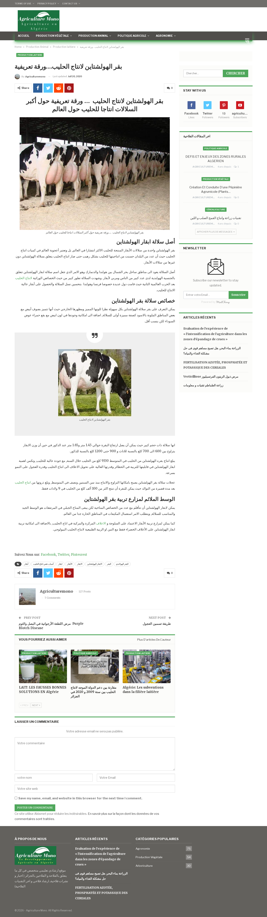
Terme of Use (23, 3)
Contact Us (69, 3)
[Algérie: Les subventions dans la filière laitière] (147, 666)
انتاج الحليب (23, 482)
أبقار (26, 564)
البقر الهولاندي (122, 564)
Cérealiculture (216, 209)
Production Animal (93, 35)
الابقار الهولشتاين (94, 564)
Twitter (63, 555)
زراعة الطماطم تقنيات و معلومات (203, 385)
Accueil (23, 35)
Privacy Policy (46, 3)
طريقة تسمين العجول (157, 624)
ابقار (60, 564)
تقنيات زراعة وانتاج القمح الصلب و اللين (215, 218)
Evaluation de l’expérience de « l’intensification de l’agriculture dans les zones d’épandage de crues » (215, 334)
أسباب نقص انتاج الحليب (43, 564)
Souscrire (238, 295)
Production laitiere (30, 55)
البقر (109, 564)
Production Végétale (52, 35)
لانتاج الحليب (23, 278)
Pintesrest (79, 555)
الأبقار (69, 564)
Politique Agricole (132, 35)
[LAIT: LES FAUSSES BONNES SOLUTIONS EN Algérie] (43, 666)
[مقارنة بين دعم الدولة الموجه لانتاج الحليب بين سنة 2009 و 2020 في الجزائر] (95, 666)
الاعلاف (101, 523)
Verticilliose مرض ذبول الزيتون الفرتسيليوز (210, 376)
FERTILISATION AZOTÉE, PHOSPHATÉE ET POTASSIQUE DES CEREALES (101, 893)
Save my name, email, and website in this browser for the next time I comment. (80, 798)
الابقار (79, 564)
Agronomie (164, 35)
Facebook (48, 555)
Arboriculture (144, 865)
